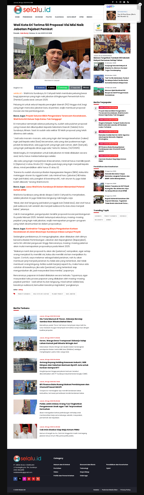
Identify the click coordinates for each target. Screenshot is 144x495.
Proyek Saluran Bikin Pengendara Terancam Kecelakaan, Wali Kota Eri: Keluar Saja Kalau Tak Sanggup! (113, 113)
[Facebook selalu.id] (113, 2)
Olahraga (84, 476)
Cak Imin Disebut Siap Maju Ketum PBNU (59, 429)
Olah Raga (59, 17)
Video (56, 472)
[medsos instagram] (24, 479)
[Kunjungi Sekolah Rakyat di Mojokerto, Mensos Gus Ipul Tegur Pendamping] (99, 66)
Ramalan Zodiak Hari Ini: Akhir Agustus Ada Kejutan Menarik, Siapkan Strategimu (114, 137)
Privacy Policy (125, 490)
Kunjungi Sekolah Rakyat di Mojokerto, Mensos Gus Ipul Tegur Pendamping (116, 68)
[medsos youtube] (29, 479)
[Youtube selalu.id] (124, 2)
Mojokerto (99, 220)
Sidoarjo (123, 216)
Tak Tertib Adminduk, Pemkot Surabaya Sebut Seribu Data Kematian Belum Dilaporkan (117, 80)
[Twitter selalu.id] (116, 2)
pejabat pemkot (57, 294)
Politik (49, 17)
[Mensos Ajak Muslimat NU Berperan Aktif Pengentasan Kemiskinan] (99, 91)
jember (108, 220)
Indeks (89, 17)
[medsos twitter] (20, 479)
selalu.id (22, 490)
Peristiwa (57, 468)
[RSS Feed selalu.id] (128, 2)
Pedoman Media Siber (110, 490)
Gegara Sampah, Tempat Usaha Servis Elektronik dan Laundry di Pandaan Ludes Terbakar (114, 125)
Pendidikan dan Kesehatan (117, 465)
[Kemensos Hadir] (112, 27)
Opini (81, 17)
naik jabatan (70, 294)
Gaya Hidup (71, 17)
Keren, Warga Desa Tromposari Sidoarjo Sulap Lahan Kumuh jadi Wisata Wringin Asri (63, 342)
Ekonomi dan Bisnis (87, 465)
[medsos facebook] (15, 479)
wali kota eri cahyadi (41, 294)
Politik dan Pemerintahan (64, 476)
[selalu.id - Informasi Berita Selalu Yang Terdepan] (31, 9)
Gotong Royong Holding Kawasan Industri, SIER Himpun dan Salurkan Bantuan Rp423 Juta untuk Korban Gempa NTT (64, 365)
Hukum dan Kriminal (62, 465)
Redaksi (96, 490)
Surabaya (98, 216)
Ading (21, 289)
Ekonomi (39, 17)
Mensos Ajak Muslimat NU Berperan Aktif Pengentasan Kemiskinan (116, 92)
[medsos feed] (38, 479)
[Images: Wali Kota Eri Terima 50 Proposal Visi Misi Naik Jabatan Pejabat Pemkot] (51, 58)
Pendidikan (27, 17)
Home (17, 17)
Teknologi (84, 468)
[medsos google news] (33, 479)
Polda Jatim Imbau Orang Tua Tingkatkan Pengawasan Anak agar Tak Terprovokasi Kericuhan (61, 406)
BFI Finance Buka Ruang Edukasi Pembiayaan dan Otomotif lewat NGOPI (112, 149)
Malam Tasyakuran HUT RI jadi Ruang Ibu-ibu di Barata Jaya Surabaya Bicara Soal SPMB (117, 188)
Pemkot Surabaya (24, 294)
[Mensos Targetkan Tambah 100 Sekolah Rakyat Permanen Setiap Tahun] (112, 44)
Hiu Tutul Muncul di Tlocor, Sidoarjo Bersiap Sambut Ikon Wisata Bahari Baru (61, 320)
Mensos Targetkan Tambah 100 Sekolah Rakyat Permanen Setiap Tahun (112, 59)
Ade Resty (24, 33)
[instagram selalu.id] (120, 2)
